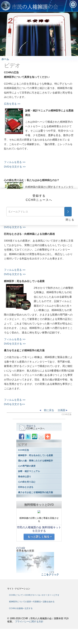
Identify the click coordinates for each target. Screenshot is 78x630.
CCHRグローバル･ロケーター (38, 595)
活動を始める (49, 601)
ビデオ (56, 595)
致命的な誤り (24, 476)
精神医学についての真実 (20, 601)
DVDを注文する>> (14, 404)
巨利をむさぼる (25, 487)
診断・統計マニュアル (29, 471)
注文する (29, 608)
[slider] (37, 53)
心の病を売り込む (27, 482)
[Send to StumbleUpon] (35, 436)
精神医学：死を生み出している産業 (35, 455)
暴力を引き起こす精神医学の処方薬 (35, 492)
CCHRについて (16, 595)
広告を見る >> (12, 103)
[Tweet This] (28, 436)
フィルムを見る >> (14, 162)
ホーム (5, 59)
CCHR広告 (23, 450)
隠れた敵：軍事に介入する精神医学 (35, 460)
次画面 (62, 410)
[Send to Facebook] (21, 436)
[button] (11, 53)
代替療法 (37, 601)
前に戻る (48, 410)
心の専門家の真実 (27, 466)
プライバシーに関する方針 (29, 621)
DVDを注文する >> (15, 166)
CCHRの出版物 (16, 608)
